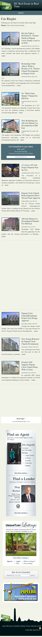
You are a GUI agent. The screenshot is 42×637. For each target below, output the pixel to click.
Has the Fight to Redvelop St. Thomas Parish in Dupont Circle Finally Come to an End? (30, 38)
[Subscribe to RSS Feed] (40, 628)
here (26, 151)
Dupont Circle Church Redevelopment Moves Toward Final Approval (30, 195)
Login (18, 561)
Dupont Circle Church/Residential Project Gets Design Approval (29, 317)
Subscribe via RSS (36, 626)
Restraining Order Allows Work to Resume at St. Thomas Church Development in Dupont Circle (30, 68)
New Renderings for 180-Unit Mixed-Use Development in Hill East (29, 124)
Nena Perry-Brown (26, 46)
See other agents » (21, 473)
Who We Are (9, 626)
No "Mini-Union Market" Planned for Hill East (29, 95)
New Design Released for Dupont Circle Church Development (30, 341)
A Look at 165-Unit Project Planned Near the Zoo (29, 167)
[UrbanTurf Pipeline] (21, 602)
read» (4, 56)
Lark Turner (24, 227)
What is (29, 561)
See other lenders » (21, 513)
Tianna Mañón (25, 201)
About (3, 626)
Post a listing (28, 563)
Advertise (22, 626)
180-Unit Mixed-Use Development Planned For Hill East (30, 221)
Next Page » (21, 419)
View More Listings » (21, 558)
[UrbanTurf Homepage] (11, 8)
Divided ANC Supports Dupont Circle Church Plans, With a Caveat (29, 366)
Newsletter (16, 626)
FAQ (17, 563)
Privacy (28, 626)
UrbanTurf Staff (25, 131)
